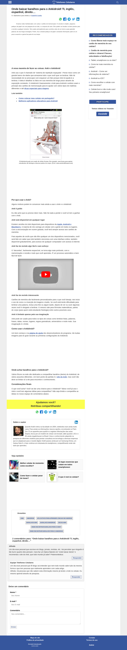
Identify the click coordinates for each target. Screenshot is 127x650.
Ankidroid (30, 518)
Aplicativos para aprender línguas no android (54, 518)
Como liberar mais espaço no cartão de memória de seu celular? (103, 43)
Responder (77, 558)
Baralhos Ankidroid (47, 522)
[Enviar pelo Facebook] (64, 19)
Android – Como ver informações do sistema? (99, 72)
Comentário (15, 610)
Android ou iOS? (97, 78)
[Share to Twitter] (73, 19)
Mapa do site (35, 638)
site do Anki (62, 377)
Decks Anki (62, 522)
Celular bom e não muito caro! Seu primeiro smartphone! (102, 90)
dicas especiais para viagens (36, 89)
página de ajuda (36, 333)
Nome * (13, 592)
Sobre (91, 645)
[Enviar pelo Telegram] (69, 19)
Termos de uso (92, 640)
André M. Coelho (36, 15)
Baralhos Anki (31, 522)
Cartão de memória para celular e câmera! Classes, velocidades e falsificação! (100, 53)
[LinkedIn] (76, 422)
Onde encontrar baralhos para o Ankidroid (46, 531)
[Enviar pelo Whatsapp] (60, 19)
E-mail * (13, 601)
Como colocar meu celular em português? (36, 98)
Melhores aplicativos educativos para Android (38, 101)
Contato (92, 638)
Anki (22, 518)
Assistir (102, 113)
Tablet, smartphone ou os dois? (104, 60)
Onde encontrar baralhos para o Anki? (46, 527)
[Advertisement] (46, 51)
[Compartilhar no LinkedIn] (77, 19)
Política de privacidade (35, 640)
